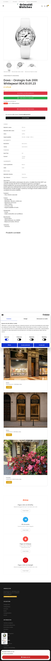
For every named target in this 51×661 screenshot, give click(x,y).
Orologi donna (7, 606)
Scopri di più (25, 510)
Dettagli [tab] (25, 318)
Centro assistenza (8, 643)
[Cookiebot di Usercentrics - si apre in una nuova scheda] (43, 315)
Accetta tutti (41, 345)
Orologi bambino (7, 613)
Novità (5, 611)
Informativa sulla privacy (9, 625)
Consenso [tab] (8, 318)
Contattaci (6, 645)
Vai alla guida (25, 117)
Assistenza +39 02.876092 (10, 596)
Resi (4, 631)
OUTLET (5, 615)
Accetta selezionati (25, 345)
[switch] (19, 340)
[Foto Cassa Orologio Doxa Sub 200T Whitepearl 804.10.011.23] (20, 65)
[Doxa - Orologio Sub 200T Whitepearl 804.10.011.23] (9, 65)
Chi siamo (15, 1)
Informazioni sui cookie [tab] (42, 318)
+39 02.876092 (11, 647)
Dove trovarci (22, 1)
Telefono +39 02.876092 (31, 1)
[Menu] (7, 634)
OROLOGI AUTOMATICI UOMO (31, 71)
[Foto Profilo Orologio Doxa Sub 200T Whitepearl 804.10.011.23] (31, 65)
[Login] (45, 6)
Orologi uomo (7, 604)
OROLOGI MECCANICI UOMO (18, 71)
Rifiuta (9, 345)
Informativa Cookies (8, 627)
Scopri (9, 387)
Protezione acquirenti (8, 633)
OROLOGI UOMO (7, 71)
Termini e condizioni (8, 623)
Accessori (6, 608)
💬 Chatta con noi (25, 657)
